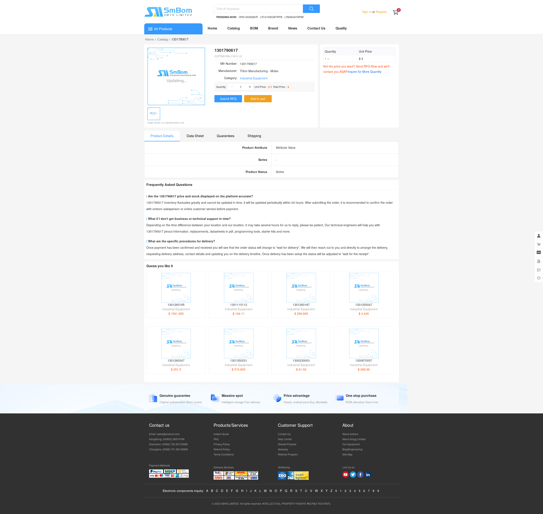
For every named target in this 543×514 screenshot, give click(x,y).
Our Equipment (351, 444)
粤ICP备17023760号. (319, 503)
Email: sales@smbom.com (164, 434)
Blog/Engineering (352, 449)
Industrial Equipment (253, 78)
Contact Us (316, 28)
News (292, 28)
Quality (341, 28)
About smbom (350, 434)
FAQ (216, 439)
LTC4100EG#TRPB (271, 17)
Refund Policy (222, 449)
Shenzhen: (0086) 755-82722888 (168, 444)
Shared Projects (287, 444)
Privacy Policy (222, 444)
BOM (254, 28)
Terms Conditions (224, 454)
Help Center (285, 439)
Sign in (367, 12)
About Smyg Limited (353, 439)
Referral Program (288, 454)
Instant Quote (221, 434)
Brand (273, 28)
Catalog (233, 28)
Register (381, 12)
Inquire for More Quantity (364, 71)
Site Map (347, 454)
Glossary (283, 449)
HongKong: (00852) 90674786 (167, 439)
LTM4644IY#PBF (294, 17)
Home (212, 28)
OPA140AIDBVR (248, 17)
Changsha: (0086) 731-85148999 (168, 449)
